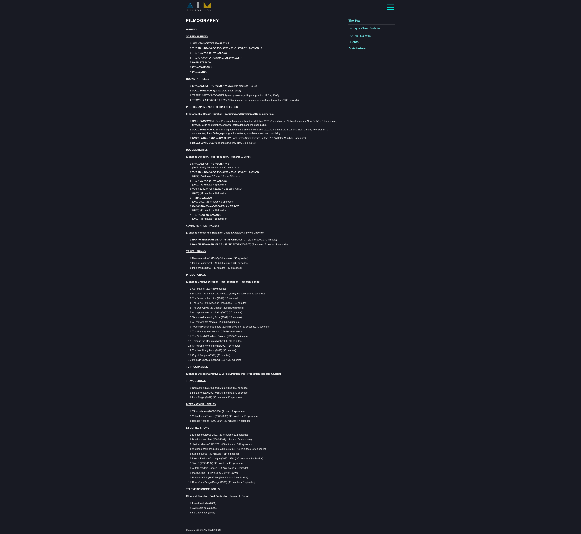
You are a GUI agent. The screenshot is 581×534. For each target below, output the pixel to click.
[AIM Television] (205, 7)
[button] (390, 7)
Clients (353, 42)
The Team (355, 20)
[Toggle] (351, 28)
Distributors (357, 48)
